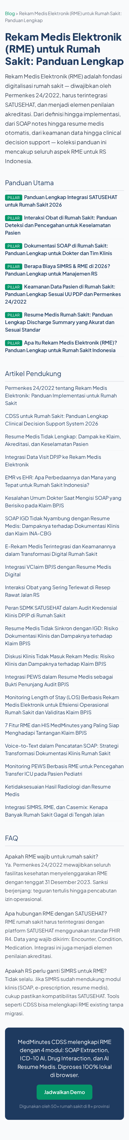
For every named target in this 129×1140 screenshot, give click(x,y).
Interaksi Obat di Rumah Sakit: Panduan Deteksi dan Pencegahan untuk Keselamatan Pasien (61, 225)
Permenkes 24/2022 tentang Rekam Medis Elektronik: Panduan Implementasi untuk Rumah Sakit (61, 395)
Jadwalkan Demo (64, 1092)
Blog (10, 13)
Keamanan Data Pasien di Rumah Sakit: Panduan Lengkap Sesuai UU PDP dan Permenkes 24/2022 (63, 294)
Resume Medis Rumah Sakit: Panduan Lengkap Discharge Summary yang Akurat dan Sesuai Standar (59, 322)
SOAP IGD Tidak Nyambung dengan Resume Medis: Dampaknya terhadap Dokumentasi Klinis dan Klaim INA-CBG (62, 526)
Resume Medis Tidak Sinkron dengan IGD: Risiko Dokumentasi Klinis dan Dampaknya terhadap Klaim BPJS (61, 636)
